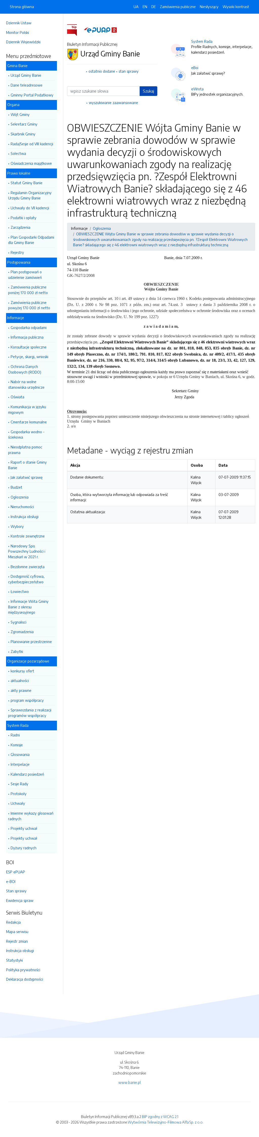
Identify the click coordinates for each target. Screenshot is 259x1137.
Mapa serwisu (17, 931)
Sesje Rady (19, 783)
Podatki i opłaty (23, 217)
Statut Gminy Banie (26, 182)
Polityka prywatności (23, 969)
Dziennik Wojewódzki (23, 41)
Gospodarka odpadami (29, 327)
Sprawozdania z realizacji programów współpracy (29, 713)
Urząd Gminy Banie (26, 75)
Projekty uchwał (24, 828)
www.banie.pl (129, 1082)
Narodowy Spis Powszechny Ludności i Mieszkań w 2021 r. (26, 551)
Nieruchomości (22, 506)
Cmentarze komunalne (29, 422)
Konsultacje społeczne (29, 347)
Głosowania (20, 754)
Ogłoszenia (20, 497)
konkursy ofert (22, 671)
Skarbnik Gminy (23, 134)
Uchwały (18, 803)
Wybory (17, 526)
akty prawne (21, 690)
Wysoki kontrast (236, 6)
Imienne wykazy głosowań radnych (30, 816)
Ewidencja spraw (19, 900)
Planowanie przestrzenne (31, 641)
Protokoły (19, 793)
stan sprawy (129, 71)
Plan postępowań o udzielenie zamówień (25, 275)
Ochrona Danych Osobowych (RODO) (24, 369)
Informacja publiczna (27, 337)
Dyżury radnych (23, 847)
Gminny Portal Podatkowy (32, 95)
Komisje (17, 744)
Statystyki (14, 960)
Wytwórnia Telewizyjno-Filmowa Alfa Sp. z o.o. (165, 1122)
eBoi (194, 67)
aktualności (20, 680)
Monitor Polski (17, 32)
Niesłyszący (209, 6)
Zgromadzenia (22, 631)
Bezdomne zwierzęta (28, 566)
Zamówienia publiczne (178, 6)
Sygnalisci (18, 622)
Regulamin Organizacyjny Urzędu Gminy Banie (30, 195)
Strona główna (22, 6)
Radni (15, 735)
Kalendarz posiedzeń (27, 774)
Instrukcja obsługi (24, 516)
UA (136, 6)
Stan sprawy (16, 890)
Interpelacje (20, 764)
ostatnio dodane (102, 71)
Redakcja (13, 922)
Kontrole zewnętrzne (28, 536)
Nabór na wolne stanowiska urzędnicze (26, 384)
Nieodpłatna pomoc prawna (25, 450)
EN (145, 6)
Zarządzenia (20, 227)
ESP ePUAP (15, 872)
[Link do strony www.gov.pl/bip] (75, 29)
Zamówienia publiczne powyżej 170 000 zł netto (29, 305)
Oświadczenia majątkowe (31, 163)
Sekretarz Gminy (24, 124)
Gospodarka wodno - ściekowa (26, 434)
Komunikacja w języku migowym (27, 409)
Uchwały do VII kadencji (30, 207)
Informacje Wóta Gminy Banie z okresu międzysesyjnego (28, 606)
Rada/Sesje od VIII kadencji (32, 143)
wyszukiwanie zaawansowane (113, 102)
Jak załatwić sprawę (26, 477)
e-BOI (10, 881)
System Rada (201, 41)
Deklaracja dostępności (24, 979)
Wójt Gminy (20, 114)
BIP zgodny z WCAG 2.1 (160, 1116)
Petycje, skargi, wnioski (29, 356)
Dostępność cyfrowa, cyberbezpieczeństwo (26, 579)
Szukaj (148, 91)
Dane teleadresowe (26, 85)
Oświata (17, 397)
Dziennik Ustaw (18, 22)
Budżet (16, 487)
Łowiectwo (20, 591)
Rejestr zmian (17, 941)
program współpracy (27, 700)
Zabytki (17, 651)
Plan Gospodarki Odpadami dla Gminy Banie (31, 240)
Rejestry (17, 252)
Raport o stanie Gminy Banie (27, 465)
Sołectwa (18, 153)
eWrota (197, 89)
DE (153, 6)
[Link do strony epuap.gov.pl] (100, 29)
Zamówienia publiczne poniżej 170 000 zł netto (28, 290)
